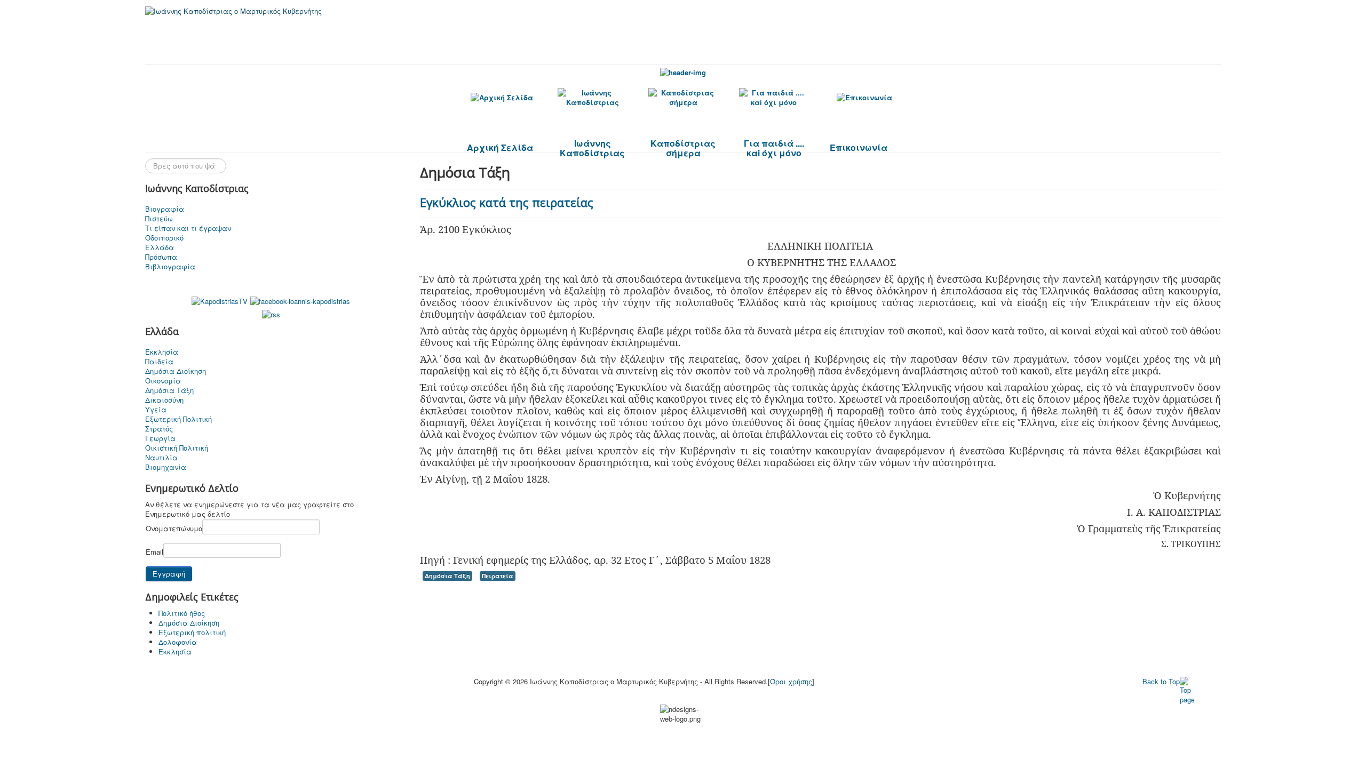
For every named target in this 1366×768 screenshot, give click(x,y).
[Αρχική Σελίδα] (501, 97)
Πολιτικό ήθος (181, 613)
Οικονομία (163, 381)
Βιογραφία (164, 209)
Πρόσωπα (161, 257)
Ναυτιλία (161, 457)
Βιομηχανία (165, 467)
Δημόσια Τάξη (169, 390)
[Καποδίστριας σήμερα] (683, 97)
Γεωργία (160, 438)
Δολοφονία (177, 642)
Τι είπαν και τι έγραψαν (188, 228)
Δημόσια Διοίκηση (175, 371)
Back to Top (1161, 681)
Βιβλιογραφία (170, 266)
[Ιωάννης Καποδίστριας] (592, 97)
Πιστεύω (159, 218)
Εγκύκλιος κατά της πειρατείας (506, 202)
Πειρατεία (497, 576)
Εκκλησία (161, 352)
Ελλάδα (159, 247)
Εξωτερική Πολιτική (178, 419)
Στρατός (159, 429)
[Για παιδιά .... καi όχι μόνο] (773, 97)
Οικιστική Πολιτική (176, 448)
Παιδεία (159, 361)
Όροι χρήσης (791, 681)
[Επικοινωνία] (864, 97)
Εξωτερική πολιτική (192, 632)
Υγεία (155, 409)
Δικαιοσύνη (164, 400)
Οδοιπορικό (164, 238)
